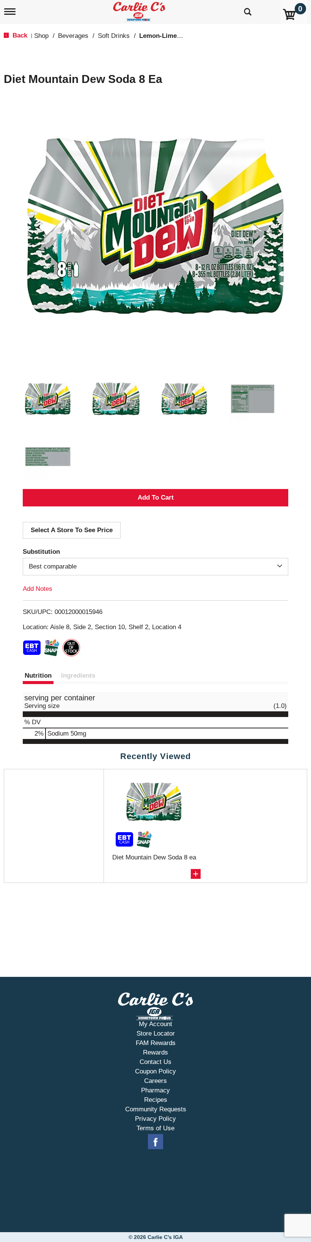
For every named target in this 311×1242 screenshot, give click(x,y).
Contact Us (155, 1061)
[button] (48, 399)
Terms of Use (155, 1128)
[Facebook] (155, 1142)
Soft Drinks (114, 35)
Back (19, 35)
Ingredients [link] (78, 675)
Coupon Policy (155, 1071)
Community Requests (155, 1109)
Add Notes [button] (37, 588)
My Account (155, 1024)
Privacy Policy (155, 1118)
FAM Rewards (156, 1043)
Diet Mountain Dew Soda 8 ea (154, 857)
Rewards (155, 1052)
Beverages (73, 35)
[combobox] (155, 566)
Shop (41, 35)
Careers (155, 1080)
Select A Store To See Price (72, 530)
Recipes (155, 1099)
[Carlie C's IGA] (139, 10)
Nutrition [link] (38, 675)
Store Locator (156, 1033)
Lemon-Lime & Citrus (171, 35)
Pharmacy (155, 1090)
